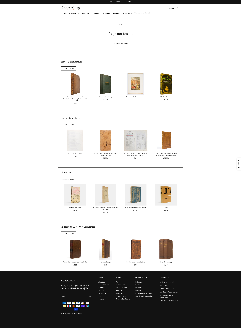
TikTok (137, 285)
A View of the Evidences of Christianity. (75, 262)
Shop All (85, 13)
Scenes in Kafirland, (105, 97)
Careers (101, 299)
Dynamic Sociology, (166, 262)
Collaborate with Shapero (144, 293)
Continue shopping (120, 43)
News (100, 296)
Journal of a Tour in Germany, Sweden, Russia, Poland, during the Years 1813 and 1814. (75, 99)
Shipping (119, 290)
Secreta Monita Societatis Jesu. (135, 262)
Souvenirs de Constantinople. (135, 97)
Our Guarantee (121, 285)
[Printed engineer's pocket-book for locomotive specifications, (135, 154)
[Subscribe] (88, 296)
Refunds (119, 293)
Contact (101, 288)
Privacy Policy (121, 296)
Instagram (139, 282)
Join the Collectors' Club (144, 296)
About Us (126, 13)
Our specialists (103, 285)
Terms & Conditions (123, 299)
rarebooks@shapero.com (169, 292)
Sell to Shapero (121, 288)
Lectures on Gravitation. (75, 153)
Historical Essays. (105, 262)
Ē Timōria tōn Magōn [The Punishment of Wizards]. (105, 209)
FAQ (117, 282)
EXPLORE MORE (68, 68)
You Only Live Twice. (75, 208)
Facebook (138, 288)
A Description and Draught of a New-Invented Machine (105, 154)
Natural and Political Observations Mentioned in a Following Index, (166, 154)
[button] (86, 13)
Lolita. (166, 208)
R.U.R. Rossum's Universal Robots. (135, 208)
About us (101, 282)
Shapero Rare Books (74, 314)
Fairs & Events (103, 293)
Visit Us (101, 290)
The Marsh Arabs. (165, 97)
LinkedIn (138, 290)
